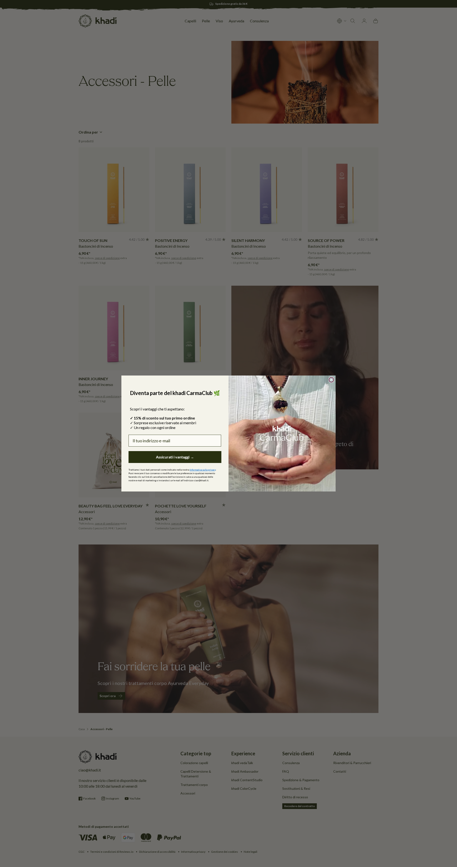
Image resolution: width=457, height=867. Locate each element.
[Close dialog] (331, 379)
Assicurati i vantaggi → (175, 457)
